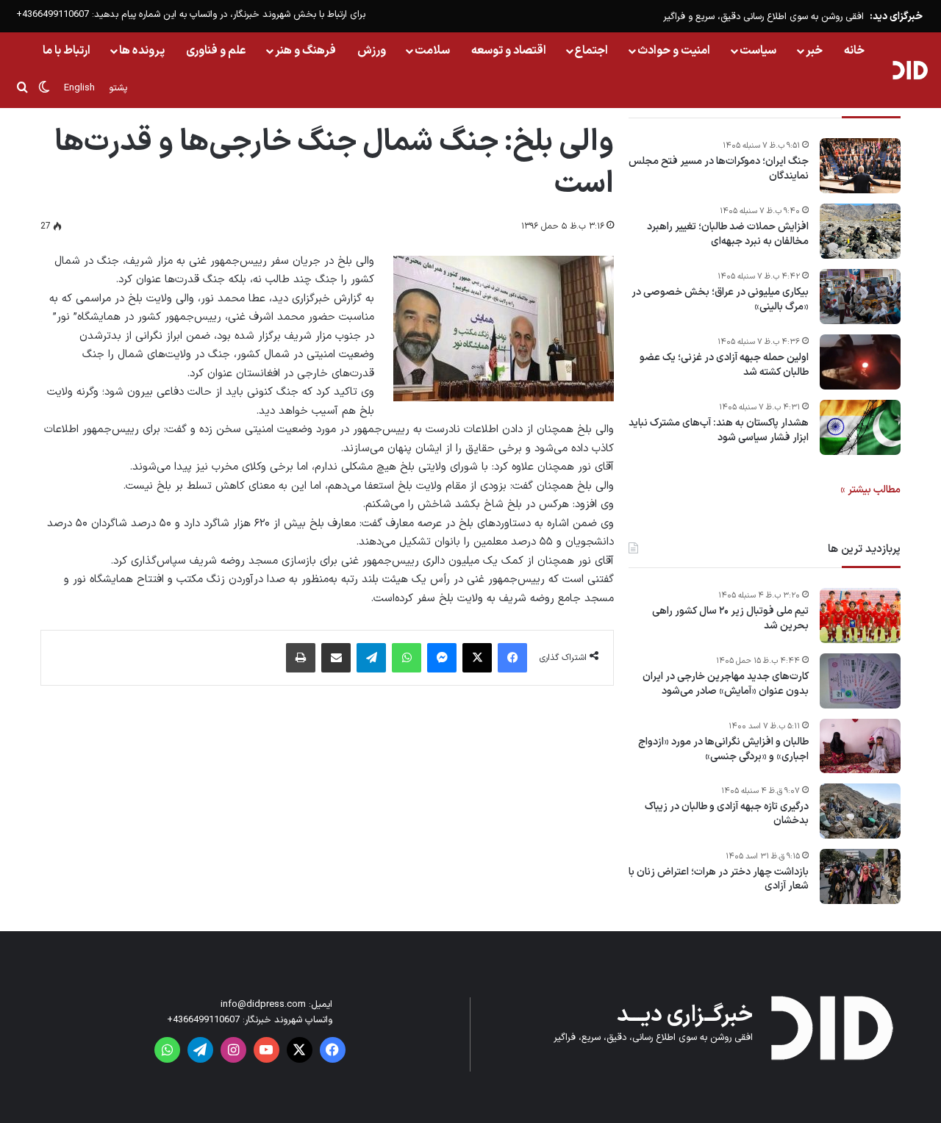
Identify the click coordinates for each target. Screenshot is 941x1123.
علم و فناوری (216, 51)
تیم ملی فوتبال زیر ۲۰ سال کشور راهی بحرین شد (730, 618)
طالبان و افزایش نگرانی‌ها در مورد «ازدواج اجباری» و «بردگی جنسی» (723, 749)
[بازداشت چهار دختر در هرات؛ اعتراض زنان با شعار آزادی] (860, 876)
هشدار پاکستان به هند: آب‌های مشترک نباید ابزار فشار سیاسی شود (719, 430)
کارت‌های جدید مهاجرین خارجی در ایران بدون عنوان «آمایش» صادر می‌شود (726, 684)
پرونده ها (142, 51)
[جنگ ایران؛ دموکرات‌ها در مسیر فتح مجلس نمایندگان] (860, 165)
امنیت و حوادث (673, 51)
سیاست (758, 51)
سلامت (432, 51)
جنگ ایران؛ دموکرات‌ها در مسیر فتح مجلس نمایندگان (719, 168)
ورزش (371, 51)
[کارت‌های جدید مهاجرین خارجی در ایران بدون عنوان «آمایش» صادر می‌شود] (860, 680)
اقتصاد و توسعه (508, 51)
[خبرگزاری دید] (910, 70)
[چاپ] (300, 657)
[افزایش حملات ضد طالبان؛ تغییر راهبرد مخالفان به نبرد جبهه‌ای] (860, 231)
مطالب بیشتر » (870, 490)
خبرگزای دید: (896, 16)
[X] (477, 657)
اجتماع (591, 51)
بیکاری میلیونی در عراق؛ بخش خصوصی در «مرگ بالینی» (720, 299)
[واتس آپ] (406, 657)
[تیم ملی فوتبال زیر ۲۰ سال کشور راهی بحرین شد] (860, 615)
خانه (854, 51)
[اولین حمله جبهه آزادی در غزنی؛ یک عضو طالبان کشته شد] (860, 362)
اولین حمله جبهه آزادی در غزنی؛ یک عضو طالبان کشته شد (724, 365)
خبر (814, 51)
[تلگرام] (371, 657)
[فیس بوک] (512, 657)
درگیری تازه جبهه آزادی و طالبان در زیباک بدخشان (727, 814)
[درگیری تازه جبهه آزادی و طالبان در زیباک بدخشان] (860, 811)
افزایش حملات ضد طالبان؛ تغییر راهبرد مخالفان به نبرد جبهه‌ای (728, 234)
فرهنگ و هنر (305, 51)
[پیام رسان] (442, 657)
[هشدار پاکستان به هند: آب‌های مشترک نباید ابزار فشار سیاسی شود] (860, 427)
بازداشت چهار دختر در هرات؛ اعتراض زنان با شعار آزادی (719, 879)
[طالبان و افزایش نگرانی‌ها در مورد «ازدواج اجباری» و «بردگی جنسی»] (860, 746)
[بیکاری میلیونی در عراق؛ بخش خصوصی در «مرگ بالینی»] (860, 296)
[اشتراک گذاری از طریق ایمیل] (336, 657)
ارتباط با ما (66, 51)
